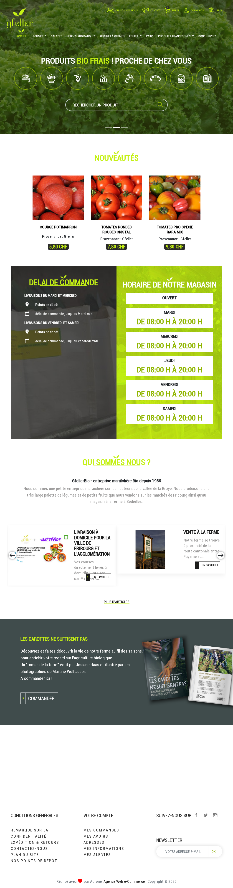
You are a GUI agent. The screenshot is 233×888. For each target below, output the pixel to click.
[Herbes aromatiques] (77, 78)
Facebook (196, 815)
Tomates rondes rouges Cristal (116, 229)
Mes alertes (97, 854)
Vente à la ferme (201, 532)
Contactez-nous (29, 848)
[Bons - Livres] (207, 78)
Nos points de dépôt (34, 860)
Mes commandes (101, 830)
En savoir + (101, 577)
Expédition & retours (35, 842)
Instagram (215, 815)
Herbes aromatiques (77, 95)
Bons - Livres (207, 92)
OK (213, 851)
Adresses (94, 842)
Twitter (206, 815)
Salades (52, 92)
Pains (155, 92)
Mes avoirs (96, 836)
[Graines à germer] (103, 78)
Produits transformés (181, 95)
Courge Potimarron (58, 227)
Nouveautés (117, 158)
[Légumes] (25, 78)
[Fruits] (129, 78)
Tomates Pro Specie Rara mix (175, 229)
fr (218, 10)
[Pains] (155, 78)
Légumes (25, 92)
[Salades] (51, 78)
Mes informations (104, 848)
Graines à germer (103, 95)
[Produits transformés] (181, 78)
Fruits (129, 92)
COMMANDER (41, 698)
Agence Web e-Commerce (124, 881)
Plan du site (25, 854)
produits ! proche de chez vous (116, 60)
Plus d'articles (116, 602)
